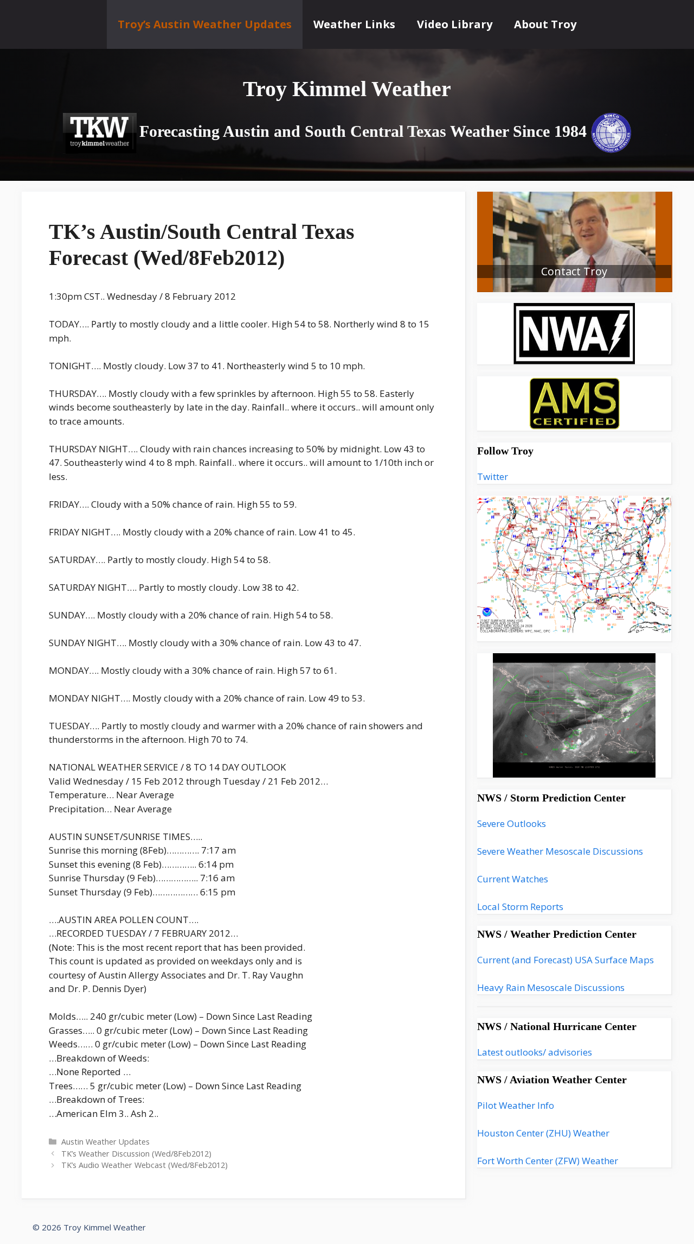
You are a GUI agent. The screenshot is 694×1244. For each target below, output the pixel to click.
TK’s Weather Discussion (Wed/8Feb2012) (136, 1153)
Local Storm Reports (520, 906)
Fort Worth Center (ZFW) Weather (547, 1160)
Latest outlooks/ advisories (534, 1052)
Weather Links (354, 24)
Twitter (492, 476)
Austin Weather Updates (105, 1141)
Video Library (454, 24)
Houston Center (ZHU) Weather (543, 1133)
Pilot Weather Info (515, 1105)
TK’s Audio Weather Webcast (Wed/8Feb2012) (144, 1165)
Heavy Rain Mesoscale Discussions (551, 987)
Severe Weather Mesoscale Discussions (560, 851)
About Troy (545, 24)
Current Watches (512, 879)
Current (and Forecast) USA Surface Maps (565, 959)
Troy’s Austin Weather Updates (205, 24)
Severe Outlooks (511, 823)
